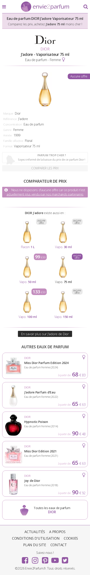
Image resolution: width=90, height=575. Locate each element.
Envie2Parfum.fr (45, 7)
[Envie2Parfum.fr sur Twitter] (65, 559)
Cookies (71, 538)
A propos (57, 531)
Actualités (34, 531)
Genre (7, 130)
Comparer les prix (45, 168)
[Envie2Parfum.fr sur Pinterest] (45, 559)
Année (7, 135)
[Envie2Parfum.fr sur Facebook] (25, 559)
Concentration (12, 124)
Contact (58, 544)
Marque (8, 113)
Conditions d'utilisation (35, 538)
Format (7, 146)
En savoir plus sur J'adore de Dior (45, 334)
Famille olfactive (13, 141)
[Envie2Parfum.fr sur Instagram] (35, 559)
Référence (10, 119)
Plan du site (34, 544)
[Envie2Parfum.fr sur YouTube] (55, 559)
